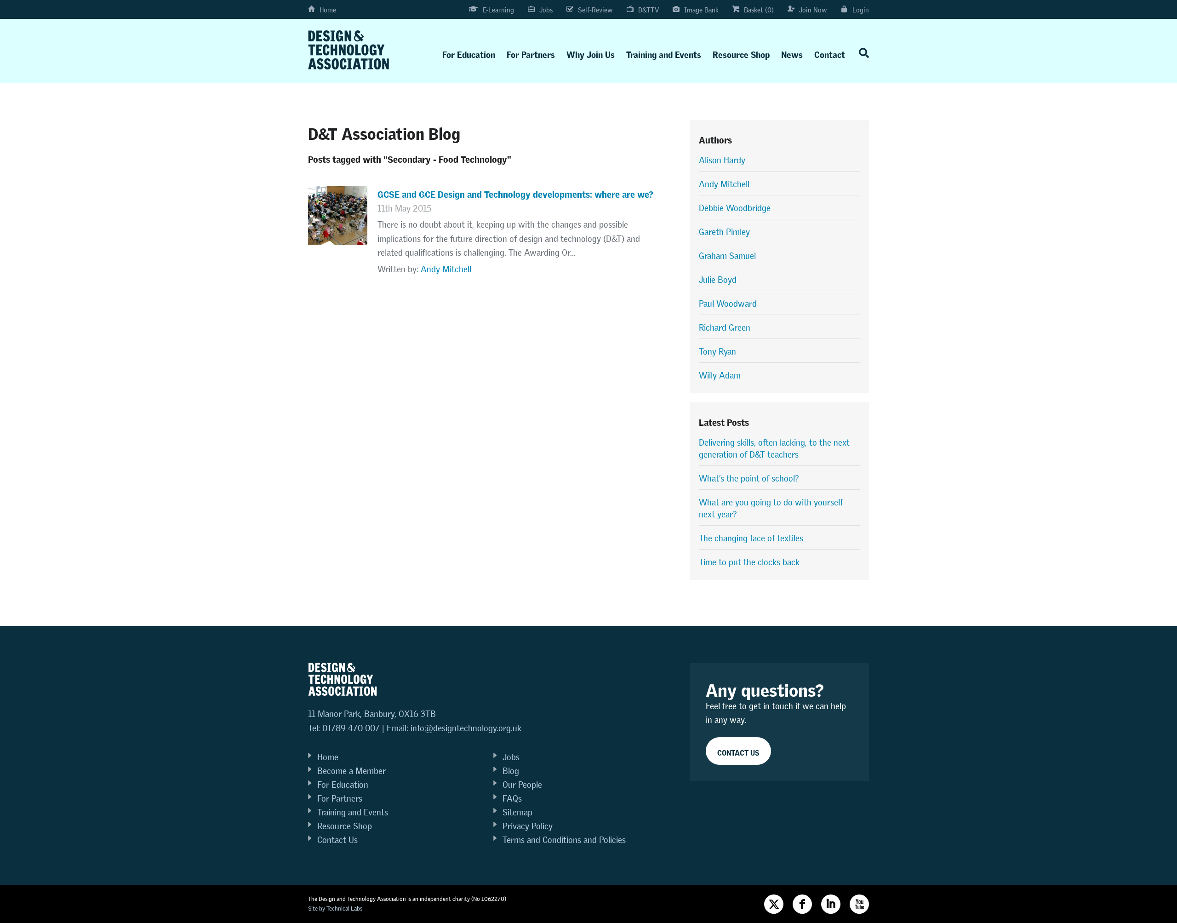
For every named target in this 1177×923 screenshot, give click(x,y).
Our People (522, 785)
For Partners (531, 52)
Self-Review (595, 10)
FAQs (512, 798)
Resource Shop (741, 52)
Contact (829, 52)
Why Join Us (590, 52)
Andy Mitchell (446, 269)
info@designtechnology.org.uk (466, 728)
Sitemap (517, 812)
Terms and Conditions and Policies (564, 840)
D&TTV (648, 10)
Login (860, 10)
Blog (511, 771)
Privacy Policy (528, 826)
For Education (468, 52)
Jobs (546, 10)
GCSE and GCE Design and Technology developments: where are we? (515, 193)
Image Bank (701, 10)
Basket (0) (759, 10)
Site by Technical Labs (335, 908)
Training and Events (663, 52)
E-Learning (498, 10)
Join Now (813, 10)
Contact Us (337, 840)
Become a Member (351, 771)
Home (328, 10)
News (792, 52)
